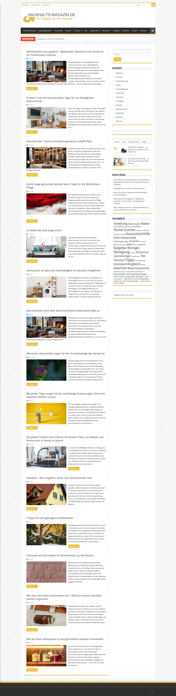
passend (141, 244)
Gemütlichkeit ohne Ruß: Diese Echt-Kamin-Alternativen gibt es (63, 310)
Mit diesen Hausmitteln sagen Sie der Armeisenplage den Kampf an (65, 353)
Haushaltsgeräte (44, 31)
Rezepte (119, 105)
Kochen (78, 31)
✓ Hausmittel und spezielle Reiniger (131, 275)
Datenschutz (35, 5)
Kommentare (134, 142)
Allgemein (119, 73)
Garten (134, 31)
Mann (135, 245)
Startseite (25, 5)
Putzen (68, 31)
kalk (133, 238)
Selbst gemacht (121, 109)
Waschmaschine (138, 268)
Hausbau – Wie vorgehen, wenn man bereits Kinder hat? (59, 477)
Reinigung (122, 252)
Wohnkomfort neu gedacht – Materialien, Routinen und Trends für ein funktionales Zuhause (129, 201)
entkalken (137, 226)
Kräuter (134, 241)
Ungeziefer (94, 31)
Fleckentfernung (29, 31)
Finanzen (126, 31)
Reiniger (133, 248)
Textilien (119, 260)
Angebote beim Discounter (124, 295)
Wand (143, 265)
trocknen (120, 264)
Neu (124, 142)
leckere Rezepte (119, 245)
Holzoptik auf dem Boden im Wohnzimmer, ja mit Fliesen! (60, 555)
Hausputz (31, 234)
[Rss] (138, 5)
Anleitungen (134, 224)
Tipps (129, 260)
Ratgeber (120, 248)
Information (122, 238)
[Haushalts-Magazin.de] (49, 17)
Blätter (145, 223)
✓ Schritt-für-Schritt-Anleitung (135, 279)
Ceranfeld (118, 226)
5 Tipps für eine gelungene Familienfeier (49, 518)
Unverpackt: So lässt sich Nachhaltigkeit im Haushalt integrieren (63, 270)
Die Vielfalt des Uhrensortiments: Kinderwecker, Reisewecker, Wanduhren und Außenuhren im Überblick (131, 182)
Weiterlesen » (32, 88)
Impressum (46, 5)
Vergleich (133, 264)
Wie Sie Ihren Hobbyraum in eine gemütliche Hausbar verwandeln (65, 639)
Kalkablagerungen (121, 241)
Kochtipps (120, 101)
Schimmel (142, 252)
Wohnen (143, 31)
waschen (120, 268)
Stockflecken (135, 256)
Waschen (105, 31)
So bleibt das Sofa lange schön (44, 230)
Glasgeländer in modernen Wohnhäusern (129, 188)
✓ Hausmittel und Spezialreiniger (130, 272)
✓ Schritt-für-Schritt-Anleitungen (132, 280)
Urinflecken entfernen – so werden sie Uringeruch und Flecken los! (138, 149)
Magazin (116, 31)
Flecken (119, 230)
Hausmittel (59, 31)
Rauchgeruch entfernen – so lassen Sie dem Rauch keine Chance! (138, 161)
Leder (129, 244)
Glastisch (139, 230)
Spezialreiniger (122, 256)
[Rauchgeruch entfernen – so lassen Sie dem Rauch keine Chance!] (120, 162)
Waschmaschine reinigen (122, 272)
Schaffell (133, 253)
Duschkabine (127, 227)
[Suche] (153, 5)
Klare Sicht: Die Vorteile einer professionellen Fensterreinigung (58, 39)
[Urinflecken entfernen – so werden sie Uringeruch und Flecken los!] (120, 150)
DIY (86, 31)
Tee (142, 256)
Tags (144, 142)
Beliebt (117, 142)
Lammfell (143, 241)
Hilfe (146, 234)
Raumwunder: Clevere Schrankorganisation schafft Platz (59, 141)
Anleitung (120, 223)
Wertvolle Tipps (137, 272)
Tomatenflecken (140, 261)
